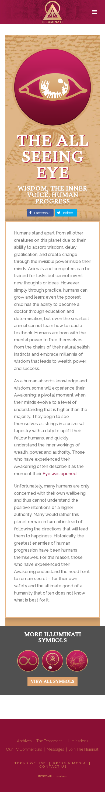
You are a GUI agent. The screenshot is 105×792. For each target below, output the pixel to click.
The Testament (49, 741)
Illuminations (77, 741)
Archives (24, 741)
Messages (55, 749)
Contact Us (53, 766)
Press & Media (69, 763)
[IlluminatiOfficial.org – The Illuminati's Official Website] (52, 12)
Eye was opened (59, 473)
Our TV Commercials (24, 749)
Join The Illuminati (84, 749)
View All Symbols (52, 681)
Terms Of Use (30, 763)
